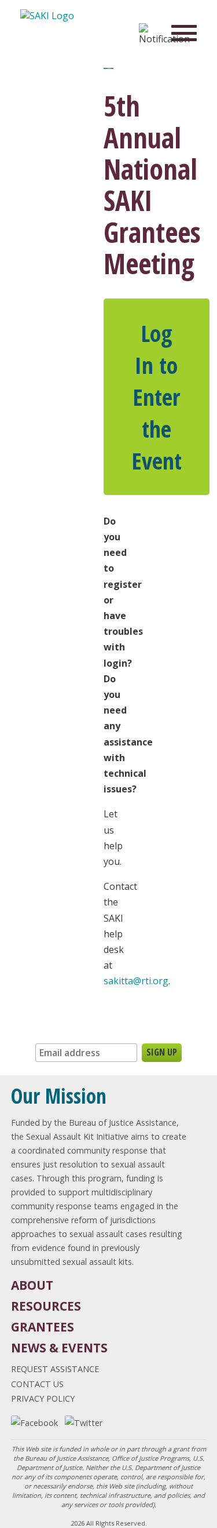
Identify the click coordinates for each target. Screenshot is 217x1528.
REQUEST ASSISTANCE (55, 1368)
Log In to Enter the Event (156, 396)
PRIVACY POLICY (43, 1398)
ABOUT (32, 1285)
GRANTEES (42, 1327)
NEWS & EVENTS (59, 1348)
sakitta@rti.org (136, 980)
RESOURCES (46, 1306)
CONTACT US (37, 1383)
